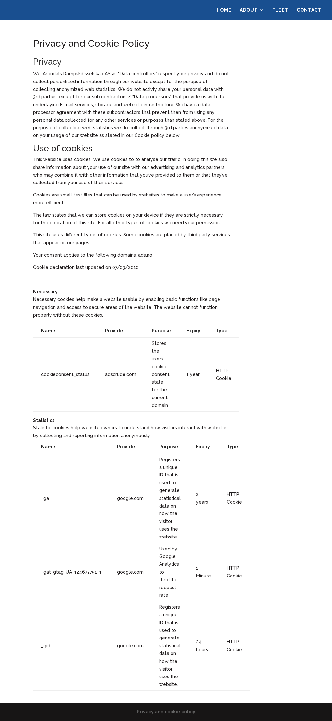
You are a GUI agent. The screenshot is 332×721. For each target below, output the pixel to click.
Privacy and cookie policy (166, 711)
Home (224, 10)
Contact (309, 10)
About (249, 10)
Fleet (280, 10)
